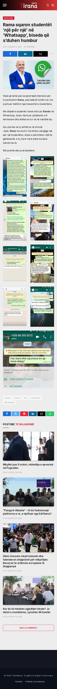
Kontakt (18, 681)
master (7, 398)
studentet (35, 398)
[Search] (52, 5)
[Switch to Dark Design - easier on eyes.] (48, 5)
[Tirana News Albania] (28, 5)
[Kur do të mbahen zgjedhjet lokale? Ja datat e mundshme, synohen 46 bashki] (28, 590)
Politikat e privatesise (35, 681)
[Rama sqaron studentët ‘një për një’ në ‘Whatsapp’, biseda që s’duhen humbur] (28, 74)
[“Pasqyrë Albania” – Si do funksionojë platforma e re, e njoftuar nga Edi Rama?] (28, 491)
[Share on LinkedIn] (25, 54)
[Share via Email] (40, 54)
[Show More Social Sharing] (51, 54)
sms (25, 398)
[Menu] (5, 5)
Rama (17, 398)
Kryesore (8, 18)
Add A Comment (28, 628)
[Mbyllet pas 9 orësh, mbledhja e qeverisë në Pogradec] (28, 446)
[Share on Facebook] (10, 54)
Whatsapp (9, 402)
